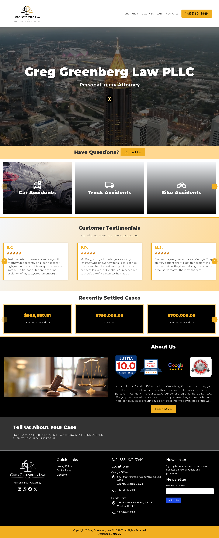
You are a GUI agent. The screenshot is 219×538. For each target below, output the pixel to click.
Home (126, 14)
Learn (160, 14)
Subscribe (174, 500)
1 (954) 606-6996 (126, 512)
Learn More (163, 409)
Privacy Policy (64, 466)
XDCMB (116, 533)
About (135, 14)
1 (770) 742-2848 (126, 489)
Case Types (148, 14)
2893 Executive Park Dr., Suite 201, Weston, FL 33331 (136, 504)
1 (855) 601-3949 (196, 13)
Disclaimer (63, 474)
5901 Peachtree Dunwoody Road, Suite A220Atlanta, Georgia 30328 (139, 480)
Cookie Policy (64, 470)
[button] (215, 186)
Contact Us (172, 14)
